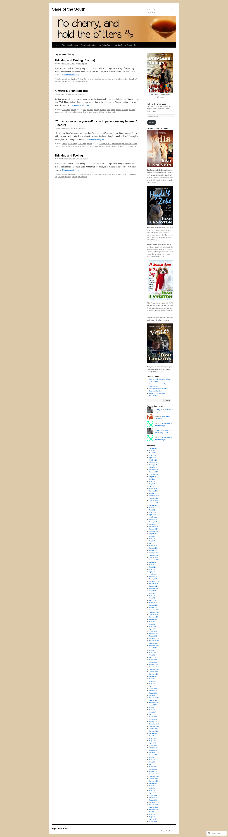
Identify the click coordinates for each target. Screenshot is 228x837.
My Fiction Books (105, 45)
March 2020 (153, 631)
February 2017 (153, 719)
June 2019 (152, 652)
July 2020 (152, 622)
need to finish (116, 79)
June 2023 (152, 538)
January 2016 (153, 750)
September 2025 (154, 474)
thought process (76, 112)
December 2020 (154, 610)
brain (84, 109)
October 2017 (153, 700)
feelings (96, 109)
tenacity (76, 146)
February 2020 (153, 633)
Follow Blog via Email (156, 103)
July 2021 (152, 593)
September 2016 (154, 731)
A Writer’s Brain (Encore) (71, 91)
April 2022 (152, 572)
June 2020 (152, 624)
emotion (98, 79)
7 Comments (82, 176)
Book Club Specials (88, 45)
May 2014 (152, 790)
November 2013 (154, 805)
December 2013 (154, 802)
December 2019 (154, 638)
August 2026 (153, 448)
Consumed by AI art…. (156, 391)
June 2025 (152, 481)
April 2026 (152, 457)
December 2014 (154, 774)
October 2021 (153, 586)
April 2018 (152, 686)
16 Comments (131, 146)
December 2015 (154, 752)
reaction (125, 79)
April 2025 (152, 486)
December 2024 (154, 496)
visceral (85, 112)
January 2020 (153, 636)
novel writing (72, 79)
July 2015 (152, 757)
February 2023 (153, 548)
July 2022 (152, 564)
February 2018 (153, 690)
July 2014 (152, 786)
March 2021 (153, 602)
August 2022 (153, 562)
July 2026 (152, 450)
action (92, 79)
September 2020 (154, 617)
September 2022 (154, 560)
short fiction (66, 109)
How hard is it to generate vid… (164, 410)
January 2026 (153, 465)
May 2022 (152, 569)
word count (90, 146)
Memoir (64, 79)
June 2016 (152, 738)
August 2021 (153, 591)
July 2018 (152, 679)
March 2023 (153, 545)
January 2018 (153, 693)
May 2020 (152, 626)
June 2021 (152, 595)
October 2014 (153, 778)
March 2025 (153, 488)
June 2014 (152, 788)
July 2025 (152, 479)
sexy (61, 112)
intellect (103, 109)
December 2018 (154, 667)
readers (118, 109)
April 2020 (152, 629)
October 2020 (153, 614)
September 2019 (154, 645)
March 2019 (153, 660)
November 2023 (154, 526)
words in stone (100, 146)
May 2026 (152, 455)
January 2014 (153, 800)
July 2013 (152, 812)
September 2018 (154, 674)
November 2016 (154, 726)
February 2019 (153, 662)
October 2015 (153, 755)
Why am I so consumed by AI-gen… (164, 424)
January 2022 (153, 579)
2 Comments (82, 81)
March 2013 (153, 821)
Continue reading (70, 74)
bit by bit (102, 144)
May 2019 (152, 655)
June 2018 (152, 681)
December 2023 (154, 524)
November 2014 (154, 776)
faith (123, 144)
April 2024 (152, 515)
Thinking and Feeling (69, 155)
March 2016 (153, 745)
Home (57, 45)
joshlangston (82, 63)
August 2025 (153, 476)
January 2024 (153, 522)
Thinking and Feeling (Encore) (75, 60)
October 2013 (153, 807)
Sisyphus (61, 81)
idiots (109, 79)
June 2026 (152, 453)
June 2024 (152, 510)
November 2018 (154, 669)
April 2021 (152, 600)
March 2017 (153, 717)
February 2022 (153, 576)
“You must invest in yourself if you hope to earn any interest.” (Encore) (96, 123)
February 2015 (153, 769)
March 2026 (153, 460)
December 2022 (154, 553)
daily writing (116, 144)
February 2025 (153, 491)
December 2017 (154, 695)
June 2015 (152, 759)
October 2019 (153, 643)
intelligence (111, 109)
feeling (103, 79)
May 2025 (152, 484)
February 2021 (153, 605)
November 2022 (154, 555)
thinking (68, 81)
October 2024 (153, 500)
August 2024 (153, 505)
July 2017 (152, 707)
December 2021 (154, 581)
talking (63, 146)
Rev (135, 45)
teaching (69, 146)
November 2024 (154, 498)
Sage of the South (68, 9)
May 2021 (152, 598)
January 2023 (153, 550)
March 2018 (153, 688)
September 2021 (154, 588)
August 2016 (153, 733)
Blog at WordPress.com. (168, 831)
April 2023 (152, 543)
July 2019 (152, 650)
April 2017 (152, 714)
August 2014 (153, 783)
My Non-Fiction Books (123, 45)
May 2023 (152, 541)
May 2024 (152, 512)
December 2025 (154, 467)
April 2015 (152, 764)
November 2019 (154, 641)
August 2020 (153, 619)
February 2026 (153, 462)
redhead (125, 109)
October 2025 (153, 472)
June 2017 (152, 709)
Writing (80, 79)
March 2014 (153, 795)
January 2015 (153, 771)
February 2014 (153, 797)
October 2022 (153, 557)
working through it (112, 146)
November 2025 (154, 469)
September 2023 (154, 531)
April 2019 (152, 657)
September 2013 (154, 809)
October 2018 (153, 671)
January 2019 (153, 664)
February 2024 (153, 519)
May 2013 (152, 816)
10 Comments (110, 112)
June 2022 (152, 567)
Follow (151, 122)
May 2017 (152, 712)
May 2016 (152, 740)
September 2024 (154, 503)
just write (128, 144)
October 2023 (153, 529)
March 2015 (153, 767)
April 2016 (152, 743)
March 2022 (153, 574)
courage (108, 144)
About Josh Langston (70, 45)
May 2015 (152, 762)
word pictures (93, 112)
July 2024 (152, 507)
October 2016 (153, 729)
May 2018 (152, 683)
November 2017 (154, 698)
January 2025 (153, 493)
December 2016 (154, 724)
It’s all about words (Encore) (158, 388)
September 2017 (154, 702)
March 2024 (153, 517)
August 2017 (153, 705)
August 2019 (153, 648)
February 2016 (153, 748)
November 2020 (154, 612)
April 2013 (152, 819)
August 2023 (153, 534)
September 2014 (154, 781)
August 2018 (153, 676)
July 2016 (152, 736)
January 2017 (153, 721)
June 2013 (152, 814)
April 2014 (152, 793)
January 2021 (153, 607)
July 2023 (152, 536)
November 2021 (154, 583)
